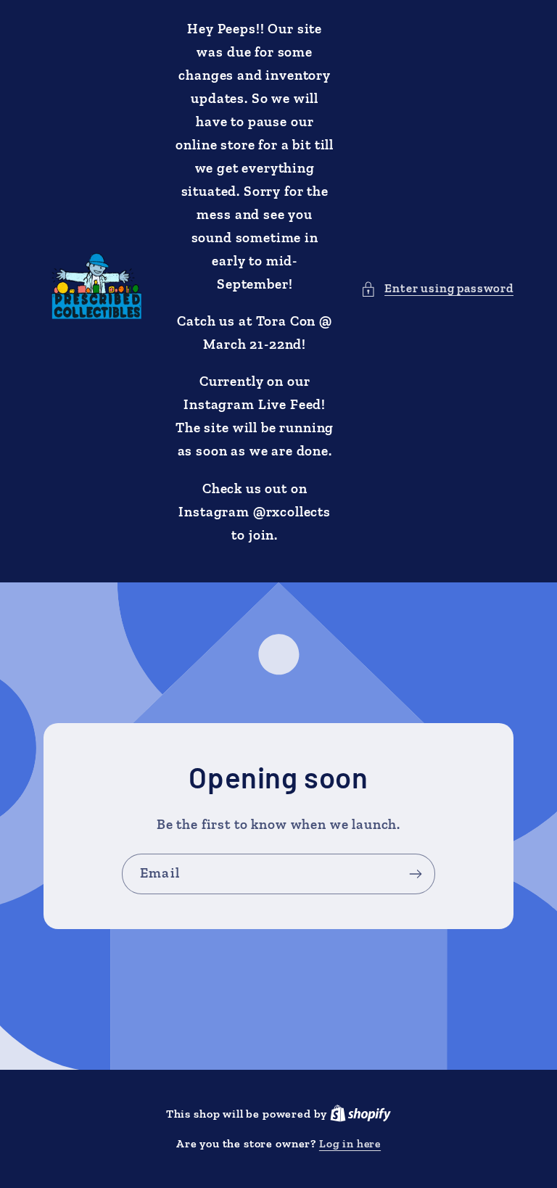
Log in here (350, 1143)
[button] (436, 289)
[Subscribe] (415, 874)
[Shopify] (360, 1114)
